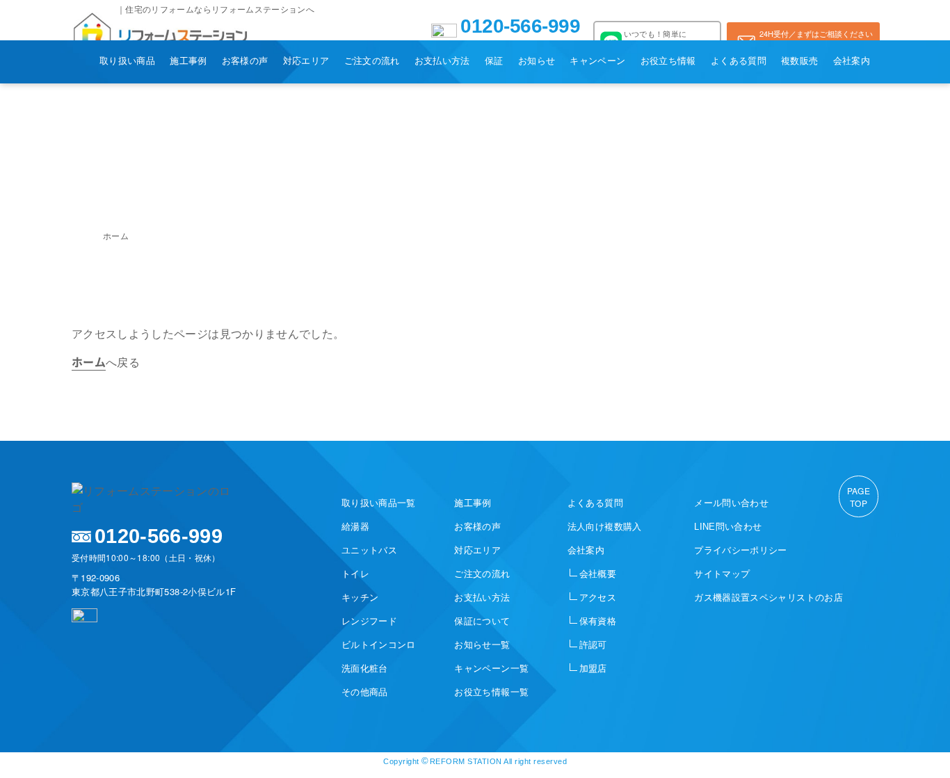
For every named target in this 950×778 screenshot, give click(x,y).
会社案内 (851, 60)
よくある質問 (738, 60)
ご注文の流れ (372, 60)
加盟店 (593, 668)
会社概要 (597, 574)
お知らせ (536, 60)
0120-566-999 (520, 27)
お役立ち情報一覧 (491, 692)
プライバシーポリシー (740, 550)
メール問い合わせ (731, 503)
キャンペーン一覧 (491, 668)
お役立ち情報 (668, 60)
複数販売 (799, 60)
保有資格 (597, 621)
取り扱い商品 (127, 60)
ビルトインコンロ (378, 645)
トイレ (355, 574)
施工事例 (188, 60)
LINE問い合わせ (728, 526)
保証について (482, 621)
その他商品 (364, 692)
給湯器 (355, 526)
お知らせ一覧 (482, 645)
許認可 (593, 645)
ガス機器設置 (768, 597)
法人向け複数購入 (604, 526)
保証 (494, 60)
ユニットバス (369, 550)
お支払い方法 (442, 60)
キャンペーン (597, 60)
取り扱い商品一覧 (378, 503)
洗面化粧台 (364, 668)
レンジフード (369, 621)
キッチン (359, 597)
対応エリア (306, 60)
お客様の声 (245, 60)
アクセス (597, 597)
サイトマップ (722, 574)
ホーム (116, 235)
